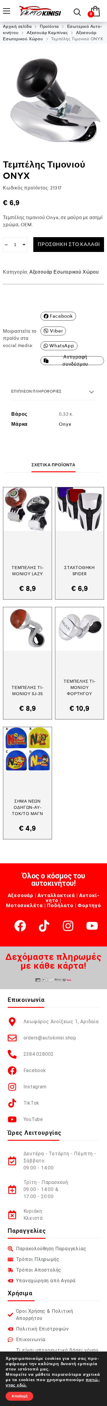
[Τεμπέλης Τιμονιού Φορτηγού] (79, 629)
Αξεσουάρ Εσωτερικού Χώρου (64, 272)
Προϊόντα (49, 26)
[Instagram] (68, 926)
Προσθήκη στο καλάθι (69, 244)
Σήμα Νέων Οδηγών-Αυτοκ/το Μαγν (27, 807)
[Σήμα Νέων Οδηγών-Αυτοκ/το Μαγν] (27, 749)
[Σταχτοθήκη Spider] (79, 509)
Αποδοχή (19, 1396)
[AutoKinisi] (40, 11)
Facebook (61, 316)
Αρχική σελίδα (17, 26)
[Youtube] (92, 926)
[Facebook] (20, 926)
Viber (56, 331)
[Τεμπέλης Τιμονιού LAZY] (27, 509)
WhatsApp (61, 346)
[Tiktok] (44, 926)
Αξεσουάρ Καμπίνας (47, 32)
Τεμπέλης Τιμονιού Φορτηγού (79, 687)
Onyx (65, 424)
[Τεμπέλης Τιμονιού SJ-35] (27, 629)
